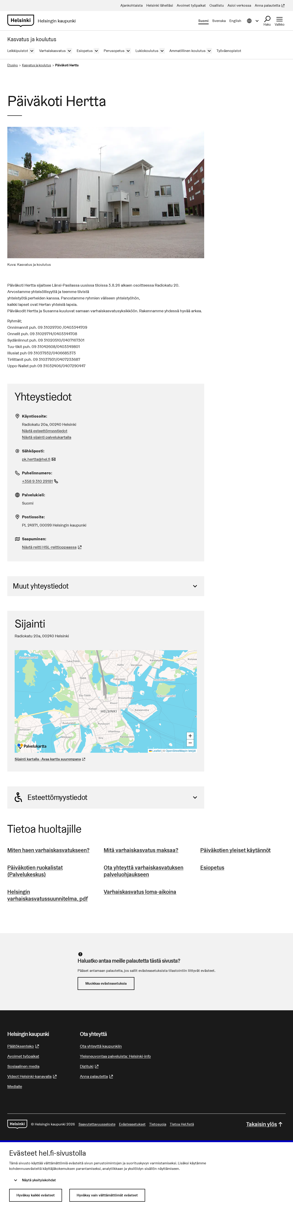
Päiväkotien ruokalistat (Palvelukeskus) (35, 871)
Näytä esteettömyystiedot (44, 430)
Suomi (203, 20)
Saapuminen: (34, 538)
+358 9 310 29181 (40, 481)
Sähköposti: (33, 451)
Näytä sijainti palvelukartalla (46, 437)
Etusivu (12, 65)
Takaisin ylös (261, 1124)
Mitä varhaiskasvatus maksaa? (141, 850)
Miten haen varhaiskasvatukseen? (48, 850)
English (235, 20)
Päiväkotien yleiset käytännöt (235, 850)
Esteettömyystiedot (57, 797)
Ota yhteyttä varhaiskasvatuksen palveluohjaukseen (143, 871)
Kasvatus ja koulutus (36, 65)
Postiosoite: (33, 516)
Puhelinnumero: (37, 472)
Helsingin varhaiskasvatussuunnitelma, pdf (47, 895)
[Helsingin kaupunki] (17, 1124)
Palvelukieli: (33, 494)
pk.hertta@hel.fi (39, 459)
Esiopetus (212, 867)
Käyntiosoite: (34, 416)
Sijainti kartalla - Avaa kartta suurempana (48, 759)
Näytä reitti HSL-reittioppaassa (52, 547)
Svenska (219, 20)
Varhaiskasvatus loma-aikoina (140, 891)
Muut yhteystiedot (40, 586)
